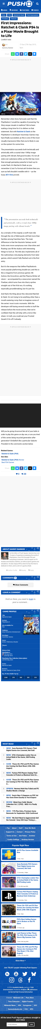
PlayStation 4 (6, 622)
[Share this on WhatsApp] (13, 54)
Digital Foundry (27, 1002)
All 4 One (9, 175)
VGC (35, 1005)
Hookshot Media (18, 987)
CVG (26, 1009)
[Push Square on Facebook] (29, 980)
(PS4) (10, 454)
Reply (32, 570)
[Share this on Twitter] (26, 54)
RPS (31, 1009)
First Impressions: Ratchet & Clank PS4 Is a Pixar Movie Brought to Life (20, 29)
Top (8, 828)
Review (13, 460)
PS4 (9, 15)
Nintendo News (10, 1005)
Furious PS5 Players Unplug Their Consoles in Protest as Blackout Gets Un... (22, 774)
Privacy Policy (30, 832)
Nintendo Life (18, 998)
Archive (32, 836)
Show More (20, 961)
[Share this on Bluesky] (17, 54)
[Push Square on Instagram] (12, 980)
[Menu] (3, 3)
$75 (13, 677)
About (14, 828)
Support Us (10, 832)
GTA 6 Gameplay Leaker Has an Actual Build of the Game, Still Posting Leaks (21, 757)
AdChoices (33, 990)
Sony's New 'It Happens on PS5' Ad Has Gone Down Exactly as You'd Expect (22, 796)
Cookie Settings (13, 840)
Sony (3, 15)
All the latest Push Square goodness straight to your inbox (20, 1018)
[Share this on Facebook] (21, 54)
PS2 (3, 627)
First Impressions (32, 15)
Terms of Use (11, 836)
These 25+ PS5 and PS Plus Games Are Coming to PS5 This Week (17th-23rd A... (22, 782)
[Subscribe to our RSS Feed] (7, 974)
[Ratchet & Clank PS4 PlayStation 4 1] (20, 103)
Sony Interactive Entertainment (11, 632)
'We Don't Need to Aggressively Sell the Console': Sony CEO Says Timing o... (22, 819)
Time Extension (14, 1002)
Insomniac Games (7, 637)
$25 (28, 677)
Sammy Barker (7, 48)
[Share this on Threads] (30, 54)
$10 (35, 677)
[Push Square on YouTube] (16, 974)
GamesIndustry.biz (15, 1009)
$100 (5, 677)
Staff (21, 828)
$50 (21, 677)
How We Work (30, 828)
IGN (19, 1005)
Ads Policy (23, 836)
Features (14, 19)
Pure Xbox (30, 998)
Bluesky (23, 570)
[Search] (37, 3)
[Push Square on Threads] (20, 980)
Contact (19, 832)
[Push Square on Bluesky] (34, 974)
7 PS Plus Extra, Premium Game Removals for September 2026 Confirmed (22, 812)
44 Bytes (24, 990)
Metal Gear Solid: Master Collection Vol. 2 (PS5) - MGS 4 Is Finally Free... (21, 804)
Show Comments (21, 585)
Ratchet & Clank (19, 15)
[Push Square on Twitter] (25, 974)
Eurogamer (27, 1005)
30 (25, 474)
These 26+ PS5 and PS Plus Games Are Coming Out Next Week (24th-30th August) (22, 766)
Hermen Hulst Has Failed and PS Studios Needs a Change (22, 790)
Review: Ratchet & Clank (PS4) (11, 670)
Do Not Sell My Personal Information (20, 992)
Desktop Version (28, 840)
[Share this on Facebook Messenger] (34, 54)
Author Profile (12, 570)
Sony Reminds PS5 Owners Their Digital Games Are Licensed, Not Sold (21, 749)
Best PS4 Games (8, 462)
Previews (5, 19)
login (31, 599)
